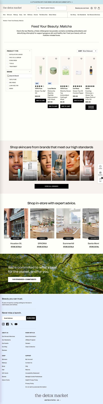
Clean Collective (30, 346)
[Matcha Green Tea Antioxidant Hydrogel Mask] (65, 70)
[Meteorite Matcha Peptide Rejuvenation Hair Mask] (53, 70)
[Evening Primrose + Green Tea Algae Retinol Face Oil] (91, 70)
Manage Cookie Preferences (33, 376)
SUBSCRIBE (31, 318)
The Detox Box (43, 15)
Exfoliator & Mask (16, 54)
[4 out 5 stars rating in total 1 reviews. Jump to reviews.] (40, 86)
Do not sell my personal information (35, 387)
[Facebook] (7, 324)
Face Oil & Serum (15, 57)
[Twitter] (11, 324)
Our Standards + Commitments (24, 279)
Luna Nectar (13, 85)
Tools (11, 63)
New (4, 15)
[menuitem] (19, 55)
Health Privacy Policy (31, 380)
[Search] (39, 8)
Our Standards (81, 15)
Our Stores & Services (93, 15)
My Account (29, 359)
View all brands (51, 186)
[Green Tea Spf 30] (40, 70)
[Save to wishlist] (43, 58)
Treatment (13, 66)
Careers (27, 343)
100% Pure (12, 79)
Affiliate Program (30, 340)
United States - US (51, 400)
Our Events (5, 343)
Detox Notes (52, 15)
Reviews (4, 350)
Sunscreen (13, 60)
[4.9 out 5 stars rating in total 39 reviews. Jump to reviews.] (90, 86)
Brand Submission (30, 336)
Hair (25, 15)
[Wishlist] (95, 8)
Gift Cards (5, 373)
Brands (36, 15)
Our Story (73, 15)
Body (20, 15)
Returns (27, 369)
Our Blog (4, 346)
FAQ (26, 366)
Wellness (29, 15)
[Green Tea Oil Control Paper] (78, 70)
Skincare (9, 15)
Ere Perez (12, 82)
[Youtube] (16, 324)
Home (5, 20)
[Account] (92, 8)
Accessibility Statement (32, 373)
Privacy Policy (29, 383)
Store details (16, 247)
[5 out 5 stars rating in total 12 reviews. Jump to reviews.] (78, 86)
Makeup (15, 15)
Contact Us (28, 362)
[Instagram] (3, 324)
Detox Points (6, 380)
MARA (11, 88)
